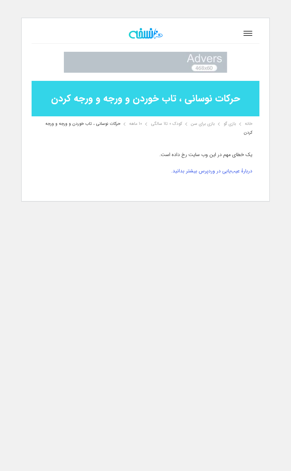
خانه (248, 123)
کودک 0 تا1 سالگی (166, 123)
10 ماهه (135, 123)
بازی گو (230, 123)
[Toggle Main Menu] (247, 33)
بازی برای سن (203, 123)
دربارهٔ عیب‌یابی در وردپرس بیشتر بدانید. (211, 171)
